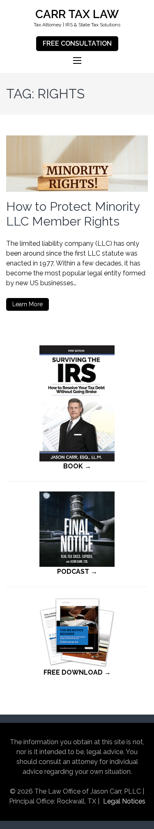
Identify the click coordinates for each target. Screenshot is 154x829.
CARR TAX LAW (77, 14)
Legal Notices (124, 801)
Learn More (27, 304)
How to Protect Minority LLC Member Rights (73, 213)
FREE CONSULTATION (77, 43)
